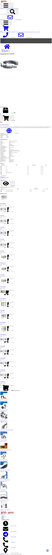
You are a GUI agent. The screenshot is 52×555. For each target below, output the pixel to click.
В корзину (12, 120)
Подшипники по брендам (11, 8)
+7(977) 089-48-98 (13, 547)
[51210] (9, 73)
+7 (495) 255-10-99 (2, 19)
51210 (28, 166)
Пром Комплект (2, 553)
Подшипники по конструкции (4, 8)
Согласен (20, 554)
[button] (2, 514)
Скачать (1, 401)
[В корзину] (7, 290)
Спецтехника (17, 8)
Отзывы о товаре (4, 175)
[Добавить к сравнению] (14, 120)
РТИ (14, 8)
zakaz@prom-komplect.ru (18, 19)
